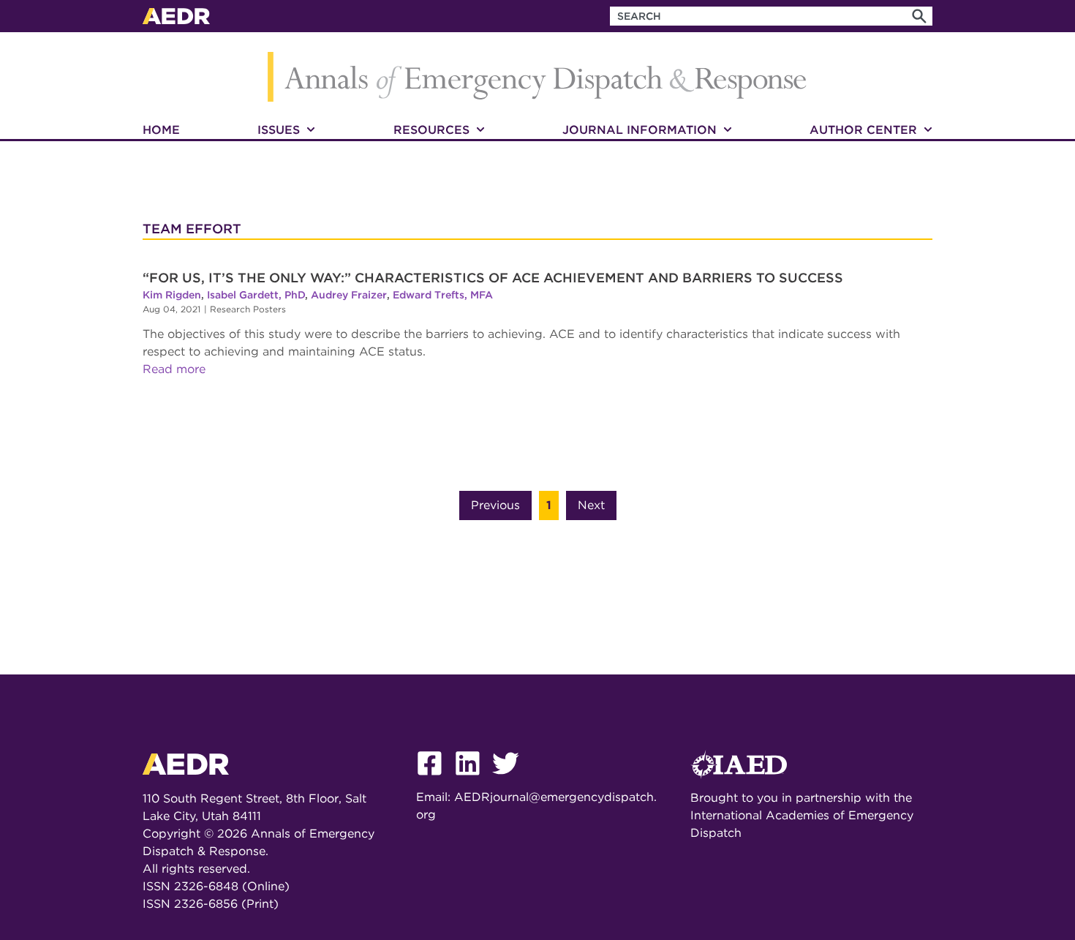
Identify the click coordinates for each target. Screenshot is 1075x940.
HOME (161, 130)
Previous (495, 505)
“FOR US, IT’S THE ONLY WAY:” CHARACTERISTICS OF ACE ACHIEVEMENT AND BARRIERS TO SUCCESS (493, 277)
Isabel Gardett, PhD (256, 295)
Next (591, 505)
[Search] (919, 16)
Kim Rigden (172, 295)
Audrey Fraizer (349, 295)
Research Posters (248, 309)
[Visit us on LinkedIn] (473, 779)
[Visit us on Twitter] (511, 779)
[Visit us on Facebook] (435, 779)
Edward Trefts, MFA (443, 295)
